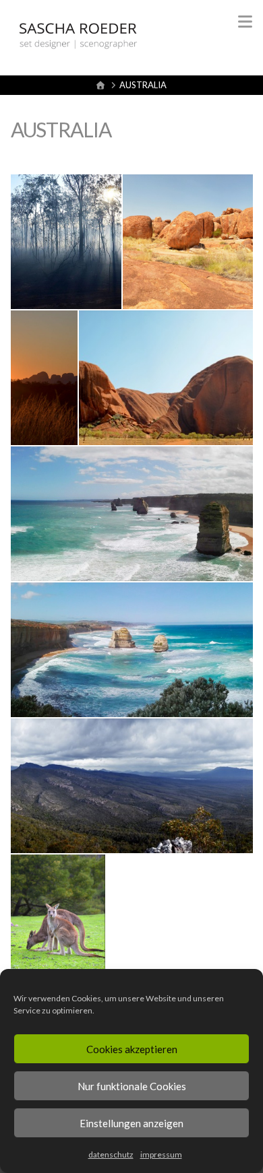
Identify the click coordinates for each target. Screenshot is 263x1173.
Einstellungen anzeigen (131, 1123)
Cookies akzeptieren (131, 1049)
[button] (245, 21)
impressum (161, 1154)
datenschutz (111, 1154)
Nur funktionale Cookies (132, 1086)
